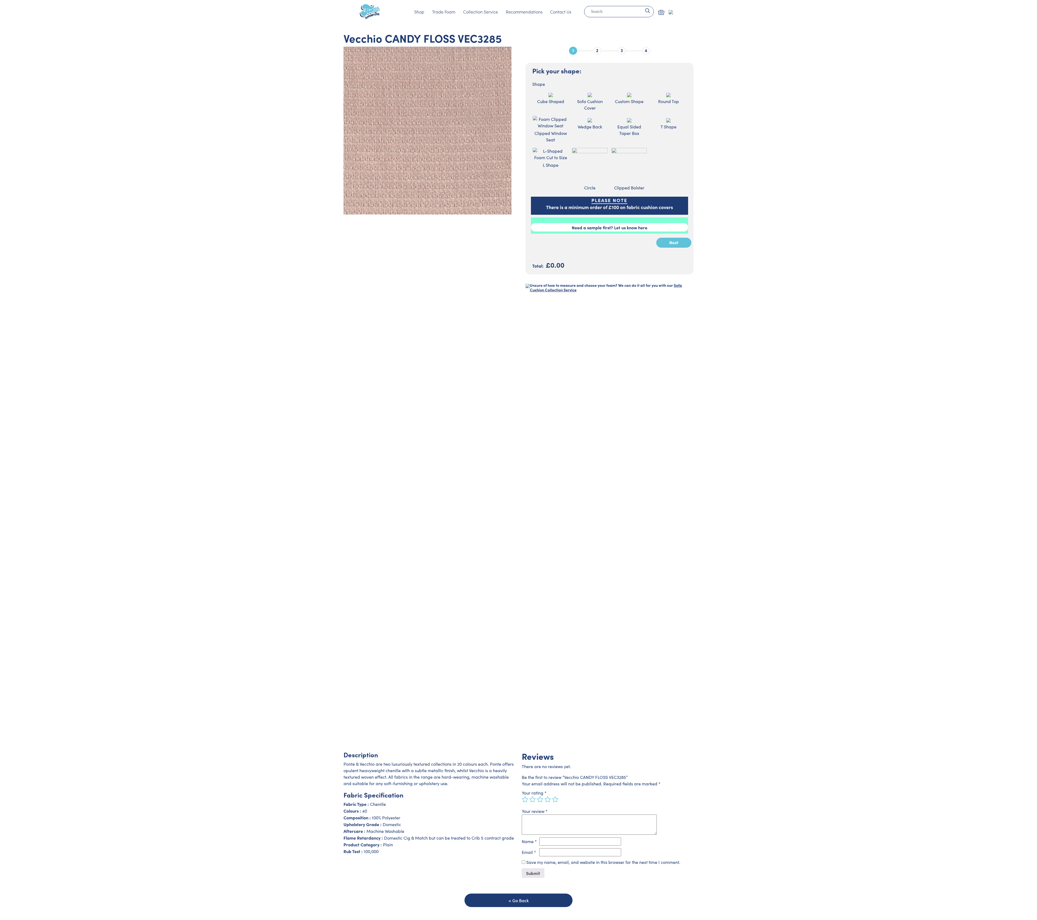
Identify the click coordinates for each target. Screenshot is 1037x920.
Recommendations (524, 12)
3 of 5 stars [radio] (540, 799)
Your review (535, 811)
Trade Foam (443, 12)
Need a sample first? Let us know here (609, 227)
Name (529, 841)
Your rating (534, 793)
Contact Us (560, 12)
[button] (661, 12)
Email (529, 852)
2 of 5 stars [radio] (532, 799)
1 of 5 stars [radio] (525, 799)
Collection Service (480, 12)
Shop (419, 12)
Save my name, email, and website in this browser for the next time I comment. (603, 862)
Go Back (520, 900)
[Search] (647, 10)
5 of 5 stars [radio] (555, 799)
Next (673, 242)
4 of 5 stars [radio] (547, 799)
